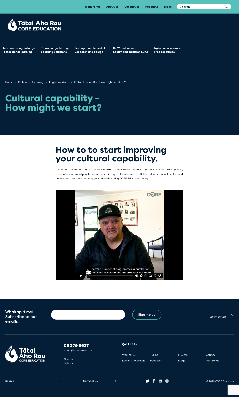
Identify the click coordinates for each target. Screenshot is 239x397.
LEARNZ (183, 354)
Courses (210, 354)
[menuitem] (34, 25)
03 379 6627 (76, 345)
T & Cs (154, 354)
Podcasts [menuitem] (151, 6)
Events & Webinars (133, 360)
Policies (68, 363)
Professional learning (30, 82)
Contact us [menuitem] (131, 6)
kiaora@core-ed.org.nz (78, 350)
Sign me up (147, 314)
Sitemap (69, 359)
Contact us (90, 380)
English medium (58, 82)
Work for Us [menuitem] (92, 6)
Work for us (129, 354)
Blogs (181, 360)
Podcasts (156, 360)
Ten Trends (212, 360)
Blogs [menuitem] (168, 6)
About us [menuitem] (112, 6)
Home (9, 82)
